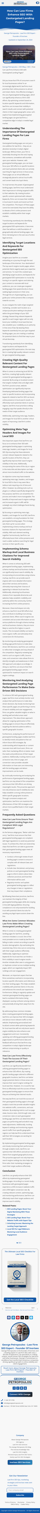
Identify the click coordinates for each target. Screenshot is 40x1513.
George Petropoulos (10, 67)
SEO (28, 67)
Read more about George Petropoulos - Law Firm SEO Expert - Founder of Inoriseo (20, 1370)
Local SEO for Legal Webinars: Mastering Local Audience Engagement (18, 1232)
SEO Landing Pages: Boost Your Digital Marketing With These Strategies (19, 1212)
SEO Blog (22, 67)
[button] (3, 3)
